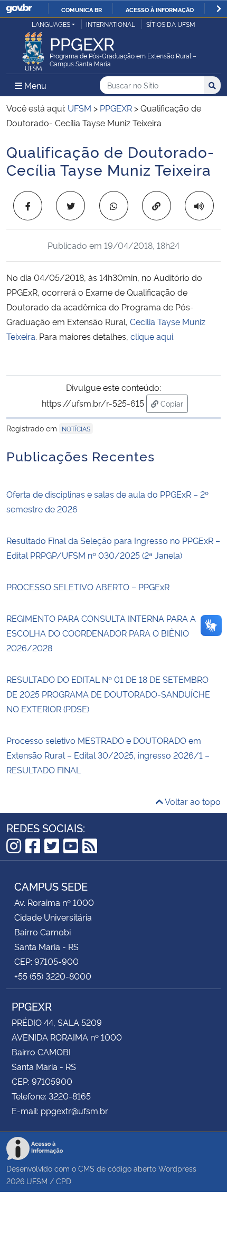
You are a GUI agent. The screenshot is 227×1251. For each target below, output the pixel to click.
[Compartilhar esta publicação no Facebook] (27, 205)
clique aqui (151, 336)
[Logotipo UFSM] (33, 48)
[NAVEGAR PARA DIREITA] (218, 8)
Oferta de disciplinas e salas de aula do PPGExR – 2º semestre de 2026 (107, 501)
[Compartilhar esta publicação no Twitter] (70, 205)
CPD (63, 1181)
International (110, 23)
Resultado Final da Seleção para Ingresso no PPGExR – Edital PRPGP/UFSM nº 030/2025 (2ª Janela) (113, 547)
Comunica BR (81, 9)
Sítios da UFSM (170, 23)
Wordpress (177, 1168)
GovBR (19, 9)
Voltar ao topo (192, 801)
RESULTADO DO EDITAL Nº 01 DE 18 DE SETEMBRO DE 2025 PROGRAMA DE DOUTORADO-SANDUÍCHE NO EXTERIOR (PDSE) (108, 693)
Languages (51, 23)
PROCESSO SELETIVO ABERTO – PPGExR (87, 586)
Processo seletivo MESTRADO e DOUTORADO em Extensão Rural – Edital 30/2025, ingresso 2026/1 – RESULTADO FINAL (108, 754)
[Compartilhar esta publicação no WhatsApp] (113, 205)
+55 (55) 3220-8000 (52, 976)
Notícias (76, 428)
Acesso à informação (160, 9)
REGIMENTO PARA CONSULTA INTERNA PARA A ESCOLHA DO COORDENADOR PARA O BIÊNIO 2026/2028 (101, 632)
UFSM (37, 1181)
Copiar (173, 403)
